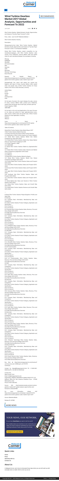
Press (6, 456)
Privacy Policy (52, 478)
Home (6, 454)
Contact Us (8, 460)
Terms (45, 478)
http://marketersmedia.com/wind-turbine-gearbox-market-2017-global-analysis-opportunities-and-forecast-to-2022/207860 (21, 387)
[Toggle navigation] (5, 10)
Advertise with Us (9, 458)
